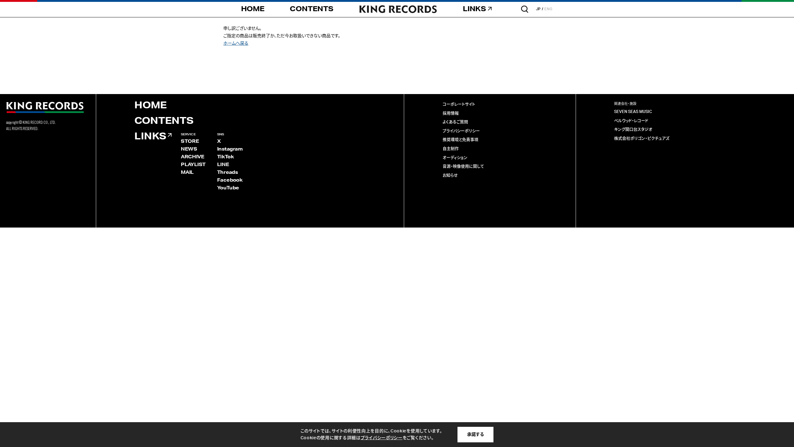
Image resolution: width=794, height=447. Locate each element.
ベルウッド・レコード (631, 121)
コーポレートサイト (459, 104)
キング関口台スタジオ (633, 130)
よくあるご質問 (455, 122)
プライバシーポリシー (461, 131)
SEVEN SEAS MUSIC (633, 112)
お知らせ (450, 176)
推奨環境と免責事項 (460, 140)
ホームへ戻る (235, 43)
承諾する (475, 434)
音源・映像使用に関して (463, 167)
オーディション (455, 158)
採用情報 (451, 113)
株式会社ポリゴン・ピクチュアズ (641, 139)
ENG (548, 9)
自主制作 (451, 149)
